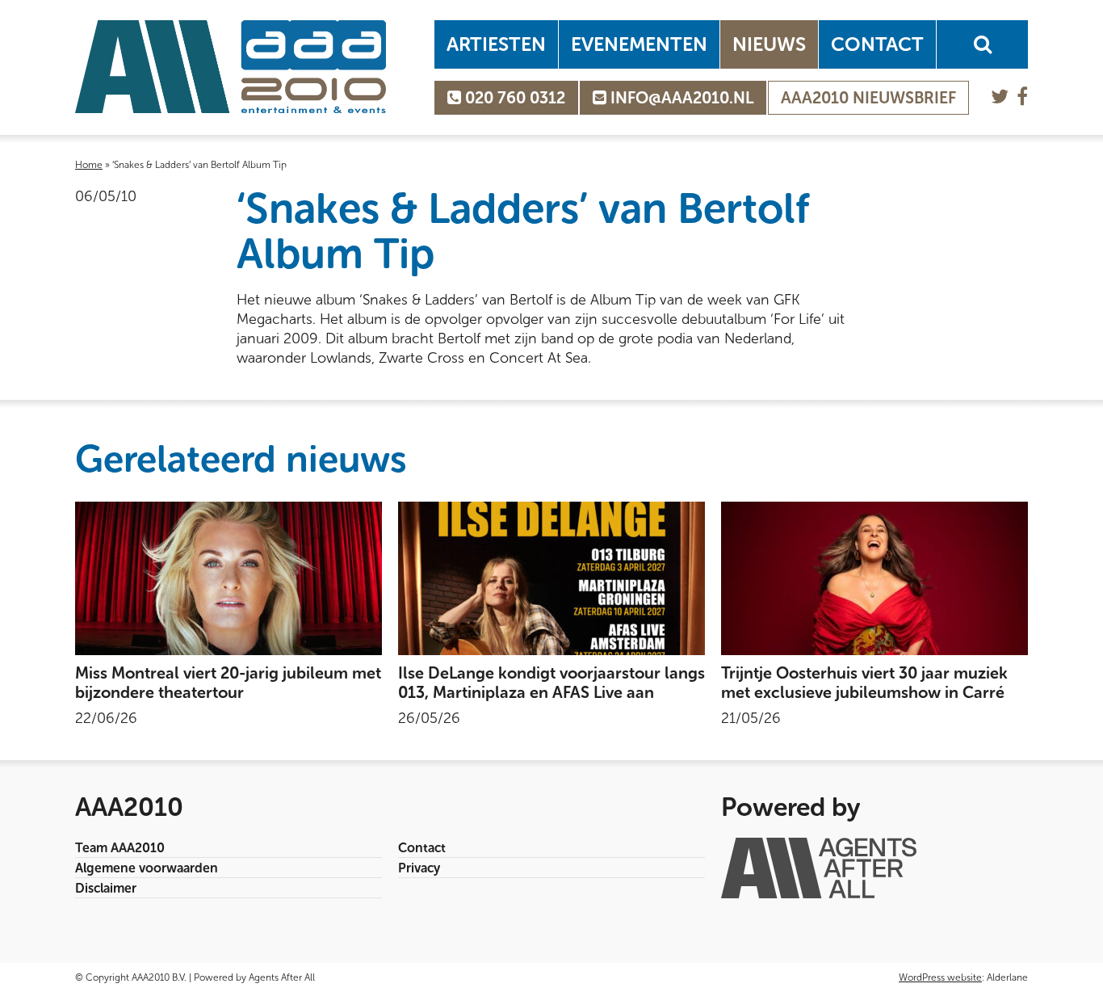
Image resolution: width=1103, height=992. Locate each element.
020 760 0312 (513, 97)
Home (89, 164)
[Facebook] (1022, 96)
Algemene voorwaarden (146, 868)
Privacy (419, 868)
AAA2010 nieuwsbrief (868, 97)
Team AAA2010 (120, 847)
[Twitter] (1000, 96)
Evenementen (639, 44)
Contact (877, 44)
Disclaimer (105, 888)
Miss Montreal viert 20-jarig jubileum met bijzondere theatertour (228, 682)
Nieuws (769, 44)
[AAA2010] (230, 66)
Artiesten (496, 44)
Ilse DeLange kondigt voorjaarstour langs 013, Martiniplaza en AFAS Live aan (551, 682)
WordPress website (940, 977)
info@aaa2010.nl (679, 97)
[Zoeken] (982, 44)
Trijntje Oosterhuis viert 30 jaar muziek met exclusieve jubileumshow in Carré (864, 682)
